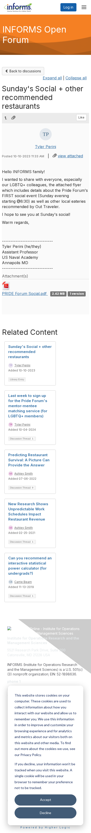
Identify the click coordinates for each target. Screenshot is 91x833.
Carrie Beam (23, 582)
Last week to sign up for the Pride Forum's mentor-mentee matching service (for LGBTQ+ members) (27, 405)
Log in (68, 7)
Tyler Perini (45, 146)
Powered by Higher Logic (45, 827)
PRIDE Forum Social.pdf (25, 293)
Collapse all (76, 78)
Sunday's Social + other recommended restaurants (30, 351)
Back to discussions (24, 71)
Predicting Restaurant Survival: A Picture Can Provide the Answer (29, 460)
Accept (45, 800)
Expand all (52, 78)
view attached (70, 155)
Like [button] (81, 117)
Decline (45, 813)
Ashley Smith (23, 473)
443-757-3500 (33, 681)
